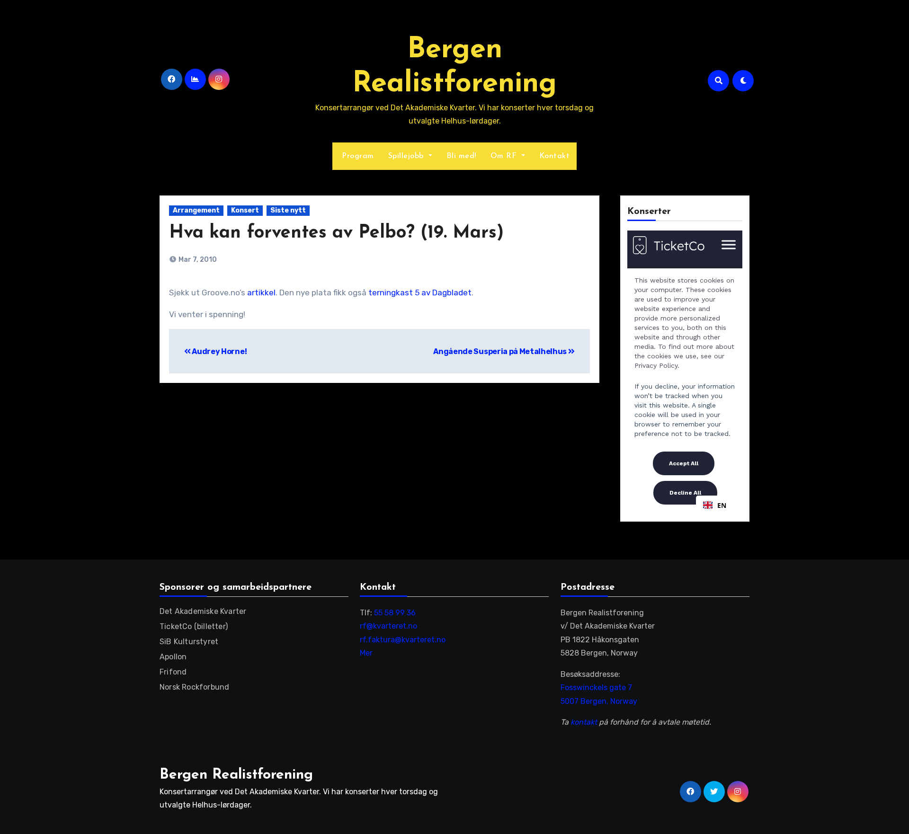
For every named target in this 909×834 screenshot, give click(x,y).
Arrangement (196, 210)
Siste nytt (288, 210)
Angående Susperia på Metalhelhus (500, 351)
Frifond (173, 671)
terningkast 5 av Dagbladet (420, 292)
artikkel (261, 292)
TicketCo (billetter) (194, 626)
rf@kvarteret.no (388, 625)
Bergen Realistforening (236, 775)
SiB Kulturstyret (189, 641)
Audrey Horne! (219, 351)
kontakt (583, 722)
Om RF (504, 156)
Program (356, 156)
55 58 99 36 (395, 612)
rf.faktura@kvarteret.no (403, 639)
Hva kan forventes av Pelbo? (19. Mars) (336, 233)
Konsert (245, 210)
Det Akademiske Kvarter (203, 611)
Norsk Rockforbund (194, 687)
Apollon (173, 656)
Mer (366, 652)
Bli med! (461, 156)
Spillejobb (407, 156)
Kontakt (554, 156)
